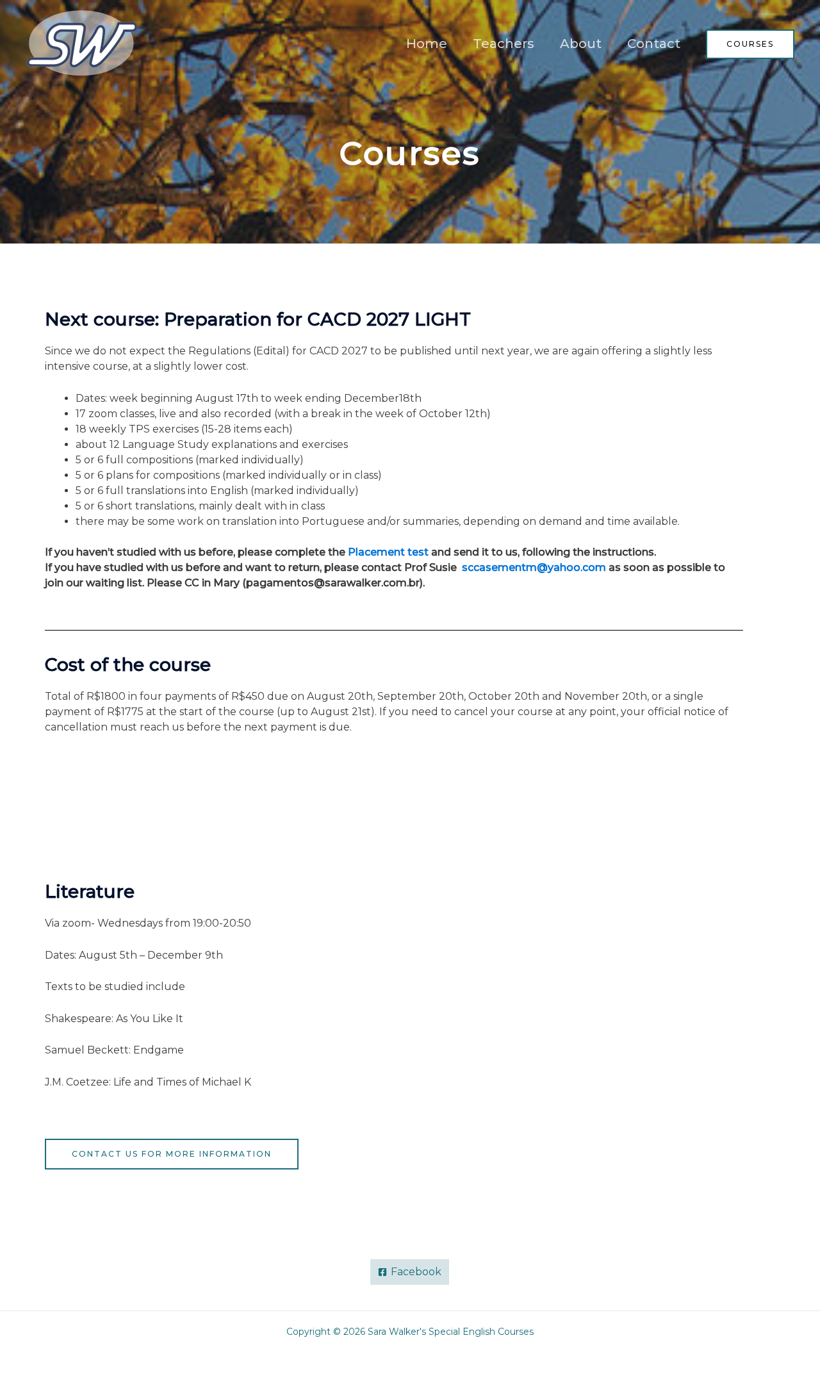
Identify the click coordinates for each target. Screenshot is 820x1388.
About (581, 43)
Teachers (503, 43)
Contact (653, 43)
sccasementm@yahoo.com (534, 567)
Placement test (388, 552)
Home (426, 43)
